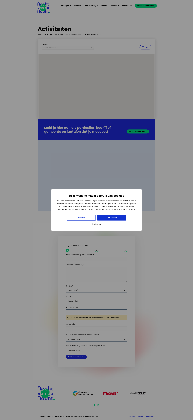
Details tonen (96, 224)
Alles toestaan (111, 217)
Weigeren (81, 217)
